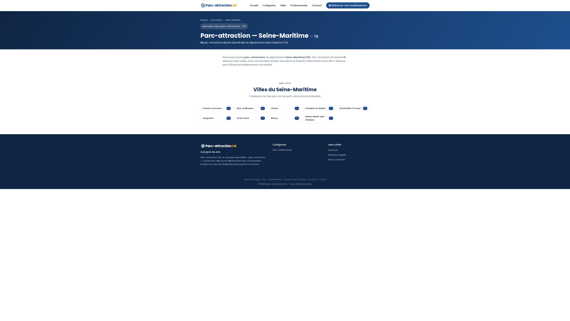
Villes (283, 5)
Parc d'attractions (282, 149)
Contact (317, 5)
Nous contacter (336, 159)
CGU (264, 179)
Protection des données (295, 179)
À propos (333, 149)
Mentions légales (337, 154)
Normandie (216, 20)
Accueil (254, 5)
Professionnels (298, 5)
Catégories (269, 5)
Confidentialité (275, 179)
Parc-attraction (221, 5)
